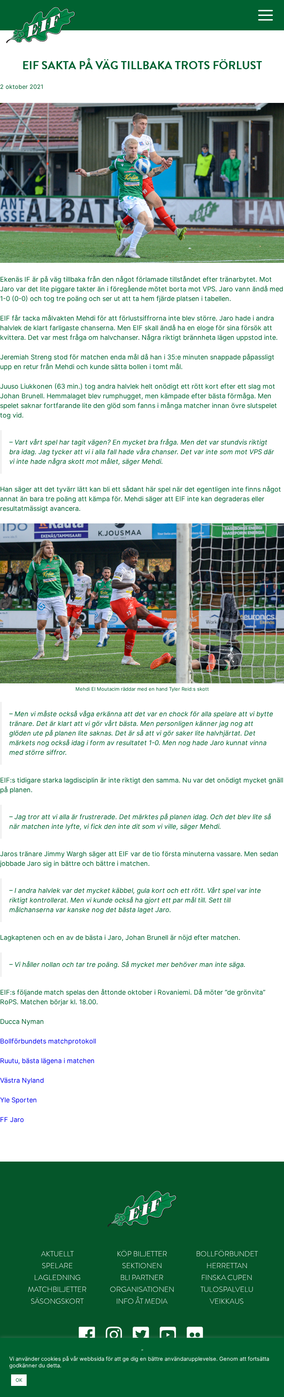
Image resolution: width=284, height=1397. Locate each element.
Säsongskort (57, 1301)
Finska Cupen (226, 1277)
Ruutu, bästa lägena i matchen (47, 1061)
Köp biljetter (142, 1254)
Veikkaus (227, 1301)
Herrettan (226, 1265)
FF (4, 1119)
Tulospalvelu (226, 1289)
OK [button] (19, 1380)
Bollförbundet (227, 1254)
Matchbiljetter (57, 1289)
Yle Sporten (18, 1100)
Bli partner (141, 1277)
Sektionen (142, 1265)
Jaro (17, 1119)
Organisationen (142, 1289)
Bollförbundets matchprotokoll (48, 1041)
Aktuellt (57, 1254)
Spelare (57, 1265)
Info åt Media (142, 1301)
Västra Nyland (22, 1080)
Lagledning (57, 1277)
